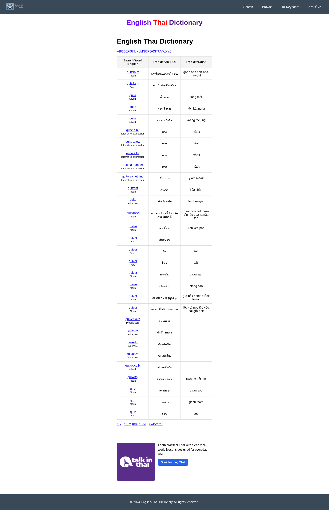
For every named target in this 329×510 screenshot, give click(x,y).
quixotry (133, 377)
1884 (142, 424)
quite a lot (132, 153)
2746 (159, 424)
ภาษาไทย (314, 7)
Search (248, 7)
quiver (133, 237)
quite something (133, 176)
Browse (267, 7)
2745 (152, 424)
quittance (133, 213)
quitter (133, 226)
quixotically (133, 365)
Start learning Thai (173, 462)
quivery (133, 330)
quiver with (132, 319)
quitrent (133, 188)
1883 (135, 424)
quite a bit (132, 130)
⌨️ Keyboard (290, 7)
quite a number (133, 164)
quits (133, 199)
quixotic (133, 342)
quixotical (132, 354)
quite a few (132, 141)
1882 (127, 424)
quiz (133, 388)
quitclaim (133, 72)
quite (132, 95)
